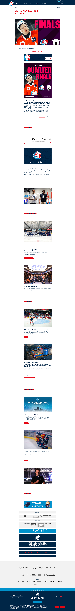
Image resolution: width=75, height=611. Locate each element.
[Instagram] (31, 590)
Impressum (37, 552)
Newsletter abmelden (28, 552)
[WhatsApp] (33, 590)
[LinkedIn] (43, 590)
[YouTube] (41, 590)
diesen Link (43, 123)
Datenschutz (47, 552)
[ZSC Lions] (11, 3)
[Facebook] (35, 590)
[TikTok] (37, 590)
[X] (39, 590)
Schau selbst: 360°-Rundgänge (29, 377)
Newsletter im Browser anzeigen (37, 51)
